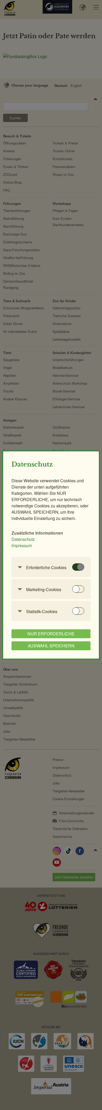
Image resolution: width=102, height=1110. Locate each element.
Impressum (22, 545)
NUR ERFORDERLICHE (51, 634)
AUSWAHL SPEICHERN (51, 646)
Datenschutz (23, 539)
